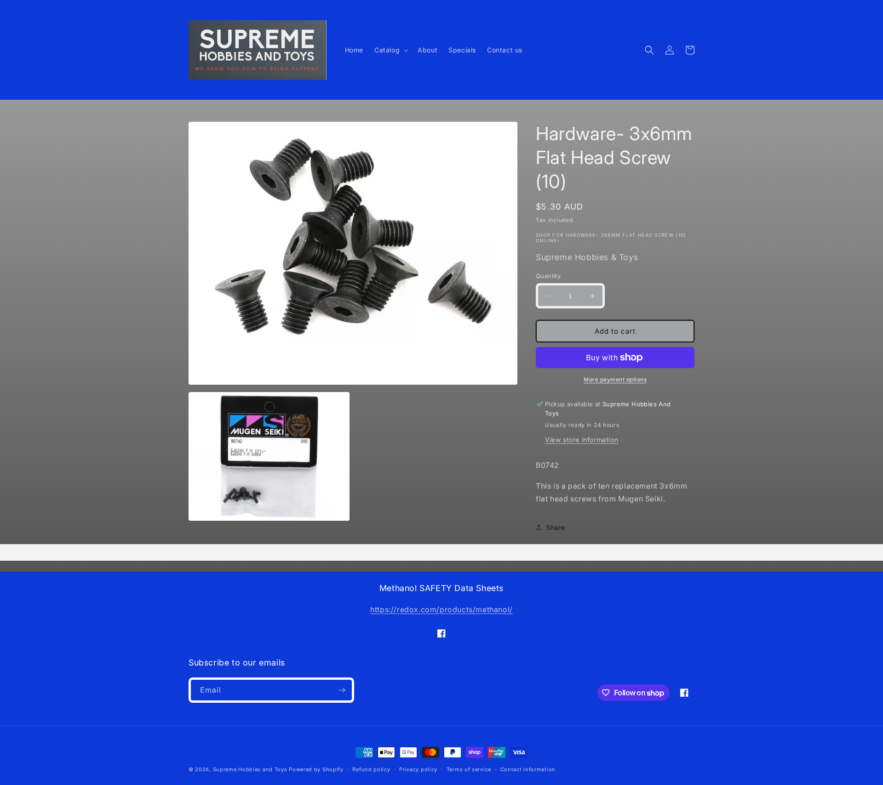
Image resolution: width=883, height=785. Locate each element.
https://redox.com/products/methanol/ (441, 609)
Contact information (528, 769)
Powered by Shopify (316, 769)
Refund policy (371, 769)
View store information (581, 440)
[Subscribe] (342, 690)
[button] (390, 50)
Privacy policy (418, 769)
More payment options (615, 379)
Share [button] (555, 527)
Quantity (548, 275)
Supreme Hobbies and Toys (250, 769)
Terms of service (469, 769)
